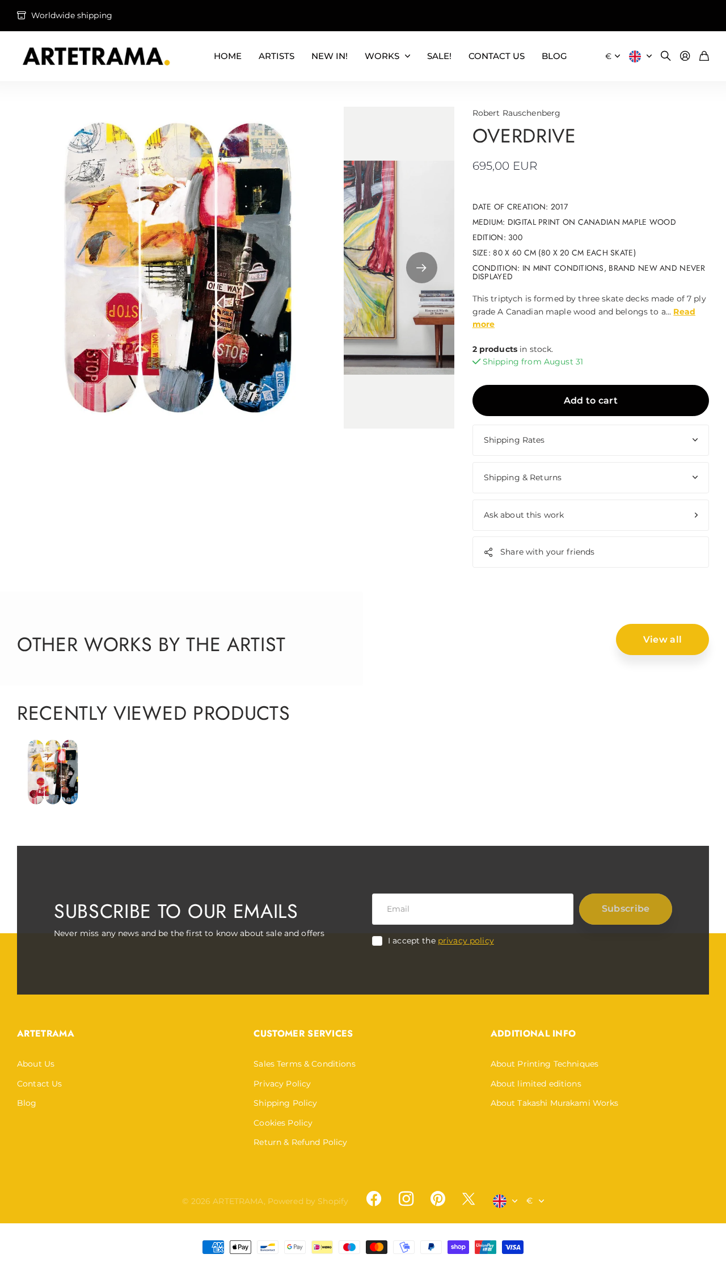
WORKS (382, 56)
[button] (421, 268)
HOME (228, 56)
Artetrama (45, 1033)
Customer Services (303, 1033)
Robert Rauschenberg (516, 113)
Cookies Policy (283, 1123)
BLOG (554, 56)
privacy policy (466, 941)
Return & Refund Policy (300, 1142)
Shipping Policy (285, 1103)
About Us (35, 1064)
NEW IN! (329, 56)
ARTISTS (276, 56)
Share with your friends (547, 552)
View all (662, 639)
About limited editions (536, 1084)
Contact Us (39, 1084)
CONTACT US (496, 56)
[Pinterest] (437, 1199)
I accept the (441, 941)
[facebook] (373, 1199)
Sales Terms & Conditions (304, 1064)
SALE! (439, 56)
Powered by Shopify (308, 1201)
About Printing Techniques (545, 1064)
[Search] (666, 56)
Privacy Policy (282, 1084)
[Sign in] (685, 56)
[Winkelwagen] (704, 56)
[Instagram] (405, 1199)
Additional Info (533, 1033)
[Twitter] (468, 1199)
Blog (27, 1103)
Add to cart (591, 400)
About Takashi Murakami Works (555, 1103)
